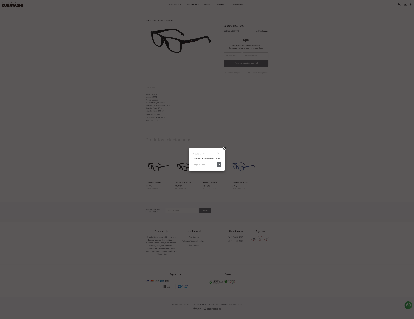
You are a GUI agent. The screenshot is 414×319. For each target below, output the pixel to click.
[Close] (225, 148)
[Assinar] (219, 164)
